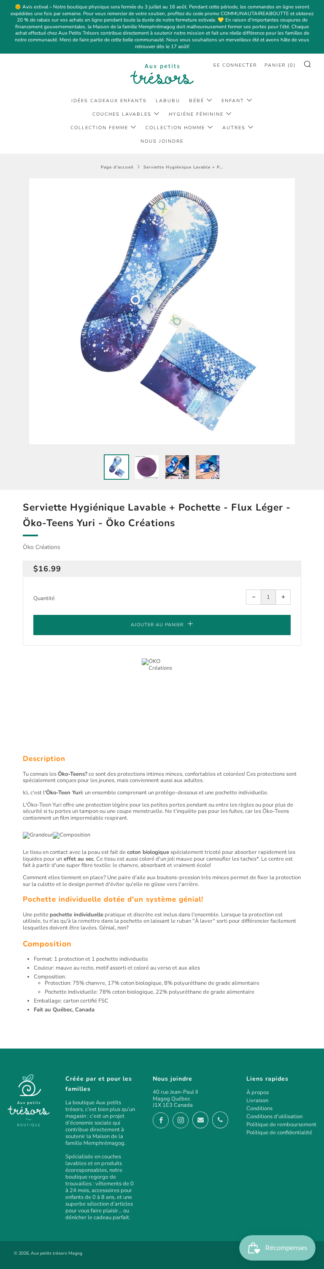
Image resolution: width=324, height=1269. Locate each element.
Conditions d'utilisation (274, 1116)
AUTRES (234, 128)
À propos (257, 1092)
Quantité (44, 598)
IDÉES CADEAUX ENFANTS (109, 101)
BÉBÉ (196, 101)
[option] (162, 311)
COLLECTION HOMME (175, 128)
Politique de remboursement (281, 1124)
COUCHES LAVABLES (121, 114)
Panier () (280, 65)
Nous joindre (162, 141)
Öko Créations (41, 547)
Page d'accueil (117, 167)
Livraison (257, 1100)
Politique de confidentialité (279, 1132)
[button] (116, 467)
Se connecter (235, 65)
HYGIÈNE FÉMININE (196, 114)
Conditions (259, 1108)
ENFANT (232, 101)
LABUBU (168, 101)
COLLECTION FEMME (99, 128)
